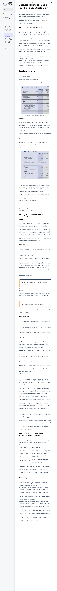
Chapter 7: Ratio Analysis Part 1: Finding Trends (8, 47)
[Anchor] (44, 27)
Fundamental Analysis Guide (7, 18)
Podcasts (44, 2)
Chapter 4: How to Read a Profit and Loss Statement (8, 35)
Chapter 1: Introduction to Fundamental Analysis (7, 22)
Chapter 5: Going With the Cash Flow (8, 39)
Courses (52, 2)
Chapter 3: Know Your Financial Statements (8, 30)
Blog (48, 2)
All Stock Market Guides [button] (35, 2)
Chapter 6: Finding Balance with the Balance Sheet (8, 42)
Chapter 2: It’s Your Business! (8, 27)
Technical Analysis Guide (7, 14)
